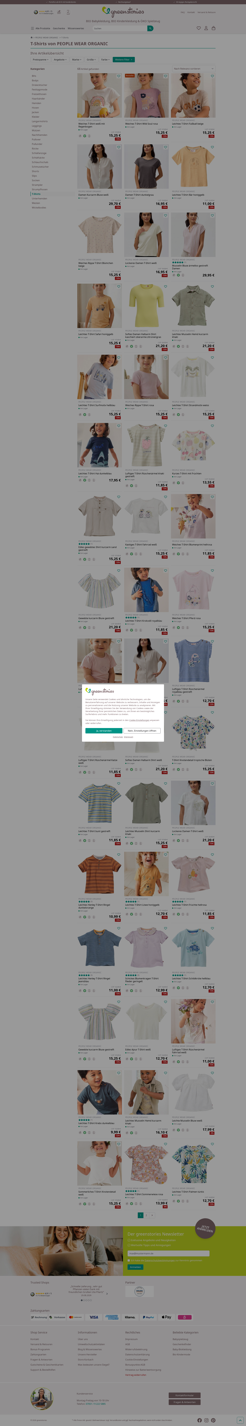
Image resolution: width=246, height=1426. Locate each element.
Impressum (128, 737)
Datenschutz (118, 737)
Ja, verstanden (104, 730)
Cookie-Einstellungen (139, 720)
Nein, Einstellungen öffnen (142, 730)
